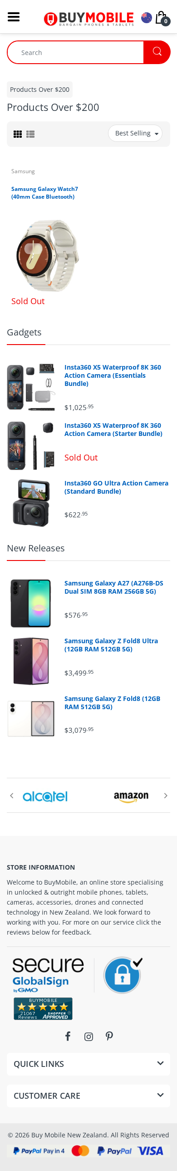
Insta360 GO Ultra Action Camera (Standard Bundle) (116, 487)
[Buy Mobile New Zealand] (88, 15)
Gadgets (24, 332)
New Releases (36, 548)
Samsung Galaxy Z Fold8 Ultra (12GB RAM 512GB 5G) (111, 645)
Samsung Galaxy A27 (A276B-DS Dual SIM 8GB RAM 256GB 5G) (113, 587)
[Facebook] (68, 1036)
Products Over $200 (39, 89)
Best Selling (133, 133)
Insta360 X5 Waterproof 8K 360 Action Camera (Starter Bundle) (113, 429)
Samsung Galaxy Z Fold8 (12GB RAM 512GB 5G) (112, 703)
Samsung (23, 171)
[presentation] (11, 795)
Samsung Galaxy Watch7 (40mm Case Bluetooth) (44, 192)
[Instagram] (88, 1036)
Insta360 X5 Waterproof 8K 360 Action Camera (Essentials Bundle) (112, 375)
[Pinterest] (109, 1036)
